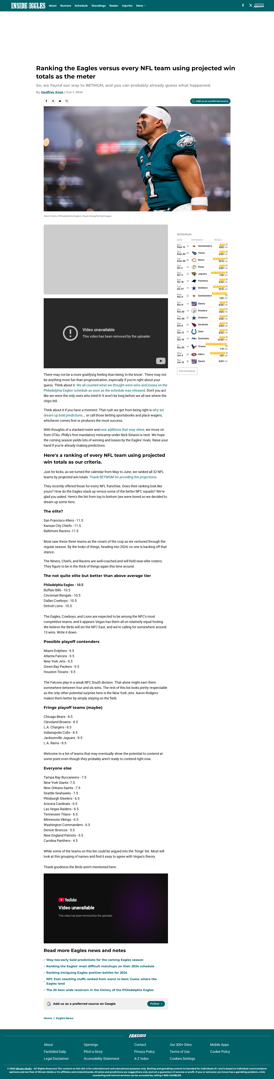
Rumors (65, 5)
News (52, 5)
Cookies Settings (182, 1059)
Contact (140, 1045)
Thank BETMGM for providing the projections (122, 477)
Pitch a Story (93, 1052)
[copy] (66, 101)
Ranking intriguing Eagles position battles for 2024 (86, 972)
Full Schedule (187, 371)
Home (48, 1018)
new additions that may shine (122, 430)
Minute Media (24, 1068)
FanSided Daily (55, 1052)
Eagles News (64, 1018)
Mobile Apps (219, 1045)
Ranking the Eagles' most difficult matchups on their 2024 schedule (100, 966)
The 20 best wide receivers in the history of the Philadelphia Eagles (100, 990)
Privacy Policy (144, 1052)
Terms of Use (180, 1052)
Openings (91, 1045)
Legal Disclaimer (56, 1059)
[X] (250, 5)
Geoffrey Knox (52, 92)
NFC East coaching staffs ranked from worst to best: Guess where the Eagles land (101, 981)
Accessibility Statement (101, 1059)
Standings (99, 5)
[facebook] (243, 5)
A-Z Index (141, 1059)
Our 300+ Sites (181, 1045)
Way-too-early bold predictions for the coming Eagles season (94, 960)
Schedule (81, 5)
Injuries (127, 5)
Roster (113, 5)
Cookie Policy (220, 1052)
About (48, 1045)
